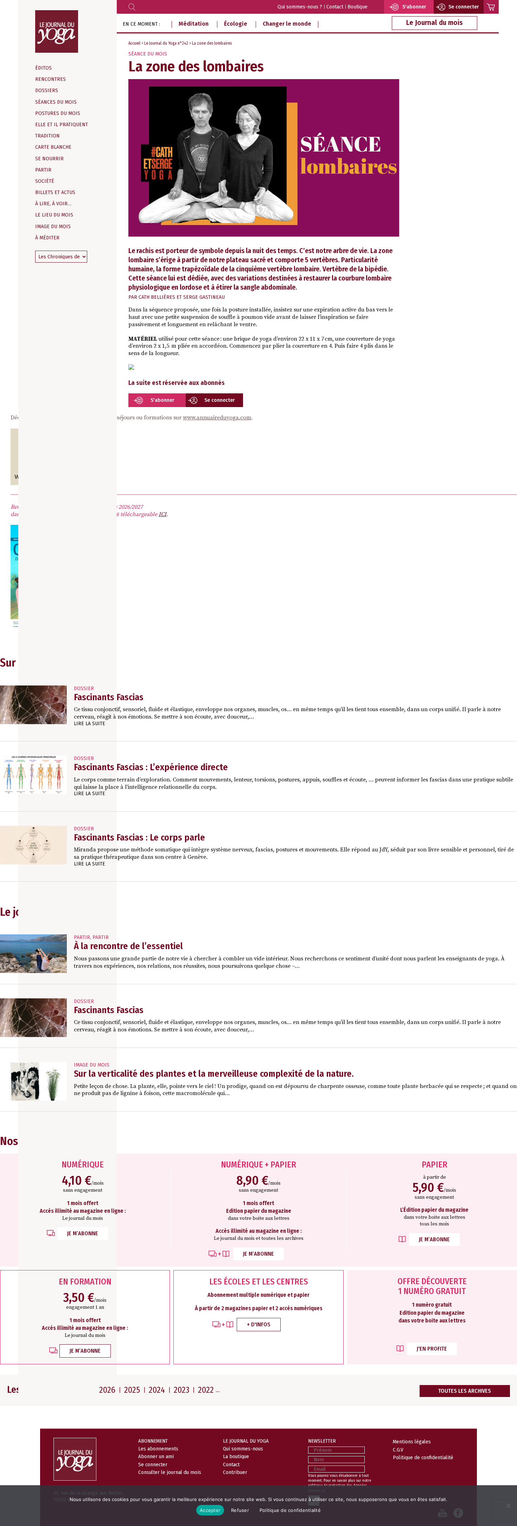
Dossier (84, 688)
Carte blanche (53, 147)
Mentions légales (412, 1441)
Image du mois (53, 227)
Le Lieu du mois (54, 215)
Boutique (357, 7)
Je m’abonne (82, 1233)
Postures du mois (57, 113)
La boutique (236, 1456)
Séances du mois (56, 102)
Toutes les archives (464, 1390)
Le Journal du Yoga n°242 (166, 43)
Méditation (194, 23)
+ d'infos (258, 1324)
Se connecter (219, 400)
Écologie (235, 23)
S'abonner (162, 400)
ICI (162, 514)
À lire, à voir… (53, 204)
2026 (107, 1390)
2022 (206, 1390)
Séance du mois (147, 54)
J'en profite (432, 1348)
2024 (157, 1390)
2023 (181, 1390)
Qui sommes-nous (243, 1448)
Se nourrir (49, 159)
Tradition (47, 136)
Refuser (240, 1510)
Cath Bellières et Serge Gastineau (182, 297)
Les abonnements (158, 1448)
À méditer (47, 238)
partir (82, 937)
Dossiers (46, 91)
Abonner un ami (156, 1456)
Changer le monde (287, 23)
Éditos (43, 68)
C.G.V (398, 1450)
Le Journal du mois (434, 23)
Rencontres (50, 79)
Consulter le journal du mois (169, 1472)
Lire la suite (89, 724)
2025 (132, 1390)
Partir (43, 170)
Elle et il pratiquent (61, 125)
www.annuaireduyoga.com (217, 417)
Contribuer (235, 1472)
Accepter (210, 1510)
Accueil (134, 43)
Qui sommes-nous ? (299, 7)
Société (44, 181)
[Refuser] (508, 1505)
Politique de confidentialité (423, 1457)
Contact (334, 7)
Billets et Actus (55, 192)
